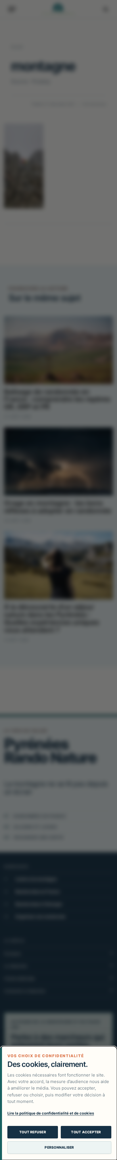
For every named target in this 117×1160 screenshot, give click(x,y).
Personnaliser (59, 1147)
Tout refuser (32, 1132)
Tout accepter (86, 1132)
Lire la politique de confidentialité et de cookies (50, 1113)
